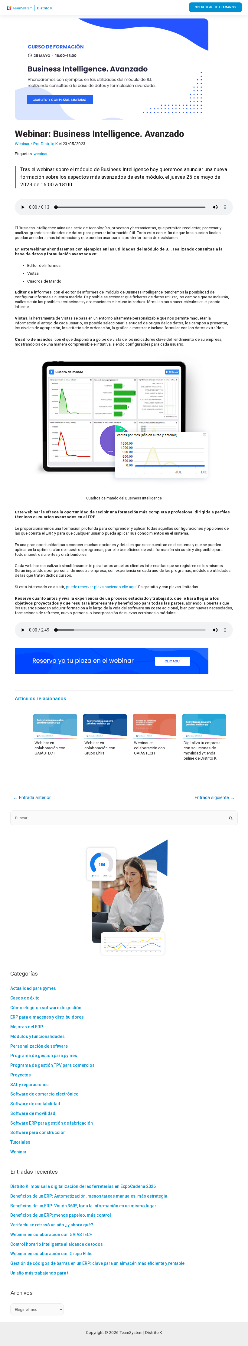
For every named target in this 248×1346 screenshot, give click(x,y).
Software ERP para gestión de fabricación (51, 1123)
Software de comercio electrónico (44, 1094)
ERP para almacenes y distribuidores (47, 1017)
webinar (41, 153)
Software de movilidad (32, 1113)
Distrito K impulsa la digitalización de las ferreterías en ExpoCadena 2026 (83, 1186)
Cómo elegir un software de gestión (45, 1007)
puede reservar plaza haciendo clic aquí (101, 586)
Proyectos (20, 1074)
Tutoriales (20, 1142)
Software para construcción (38, 1132)
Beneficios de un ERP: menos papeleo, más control (60, 1215)
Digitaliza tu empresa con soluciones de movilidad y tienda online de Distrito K (202, 751)
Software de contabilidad (35, 1103)
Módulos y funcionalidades (37, 1036)
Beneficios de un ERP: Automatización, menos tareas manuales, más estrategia (88, 1196)
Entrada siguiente (215, 797)
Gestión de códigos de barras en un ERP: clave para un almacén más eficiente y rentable (97, 1263)
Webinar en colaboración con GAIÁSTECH (49, 748)
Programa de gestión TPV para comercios (52, 1065)
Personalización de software (39, 1046)
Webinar (22, 143)
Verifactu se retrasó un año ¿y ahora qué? (51, 1224)
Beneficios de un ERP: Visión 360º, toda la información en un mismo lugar (83, 1205)
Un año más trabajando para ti (40, 1273)
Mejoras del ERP (26, 1026)
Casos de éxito (25, 998)
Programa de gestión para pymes (43, 1055)
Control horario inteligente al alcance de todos (56, 1244)
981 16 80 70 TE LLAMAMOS (215, 7)
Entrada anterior (32, 797)
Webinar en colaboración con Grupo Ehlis (99, 748)
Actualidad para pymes (33, 988)
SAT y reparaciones (29, 1084)
